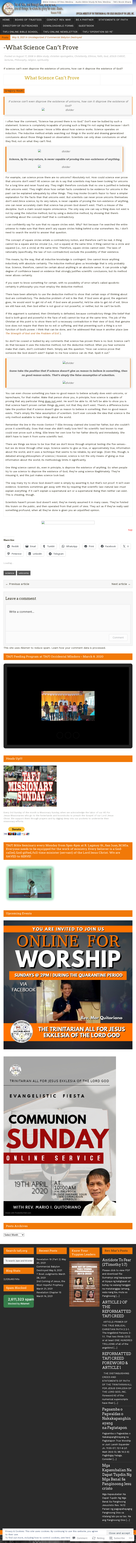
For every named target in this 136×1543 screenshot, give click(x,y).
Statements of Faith (113, 19)
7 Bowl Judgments (47, 1274)
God (106, 56)
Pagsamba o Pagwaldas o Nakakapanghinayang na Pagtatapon (116, 1418)
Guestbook (86, 25)
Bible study (43, 56)
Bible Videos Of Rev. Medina (58, 2)
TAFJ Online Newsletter (60, 31)
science (9, 573)
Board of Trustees (28, 19)
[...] (118, 1296)
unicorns (24, 573)
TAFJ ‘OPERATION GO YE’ (98, 31)
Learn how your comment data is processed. (79, 647)
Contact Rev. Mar (59, 19)
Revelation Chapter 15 (48, 1292)
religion (32, 60)
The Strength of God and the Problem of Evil (32, 333)
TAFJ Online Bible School (20, 31)
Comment (118, 637)
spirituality (43, 60)
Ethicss (92, 56)
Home (6, 19)
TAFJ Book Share (122, 2)
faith (99, 56)
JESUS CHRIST (117, 56)
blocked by (21, 1301)
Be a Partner (85, 19)
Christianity (80, 56)
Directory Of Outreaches (20, 25)
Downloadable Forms (58, 25)
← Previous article (17, 584)
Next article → (121, 584)
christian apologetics (61, 56)
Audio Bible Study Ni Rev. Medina (93, 2)
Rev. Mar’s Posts (116, 1250)
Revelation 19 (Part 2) (48, 1259)
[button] (60, 735)
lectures (8, 60)
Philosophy (21, 60)
